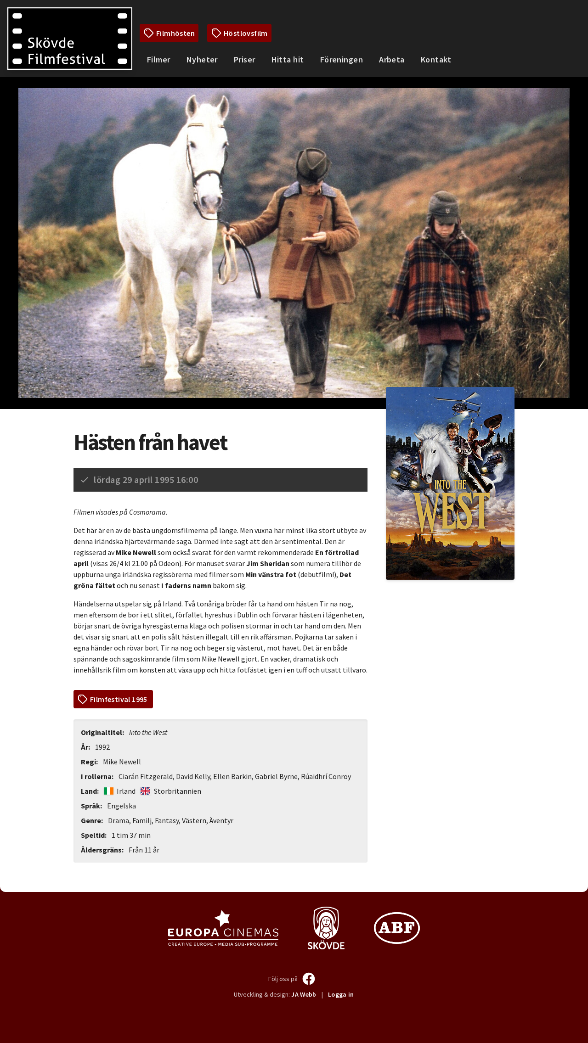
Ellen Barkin (232, 776)
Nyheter (202, 59)
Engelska (121, 805)
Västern (194, 820)
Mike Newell (122, 761)
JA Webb (303, 994)
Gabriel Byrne (276, 776)
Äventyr (221, 820)
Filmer (158, 59)
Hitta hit (287, 59)
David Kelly (193, 776)
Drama (118, 820)
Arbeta (392, 59)
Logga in (341, 994)
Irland (126, 791)
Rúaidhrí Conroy (326, 776)
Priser (244, 59)
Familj (142, 820)
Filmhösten (175, 33)
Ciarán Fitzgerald (146, 776)
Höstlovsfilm (246, 33)
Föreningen (341, 59)
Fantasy (167, 820)
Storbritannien (177, 791)
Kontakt (436, 59)
